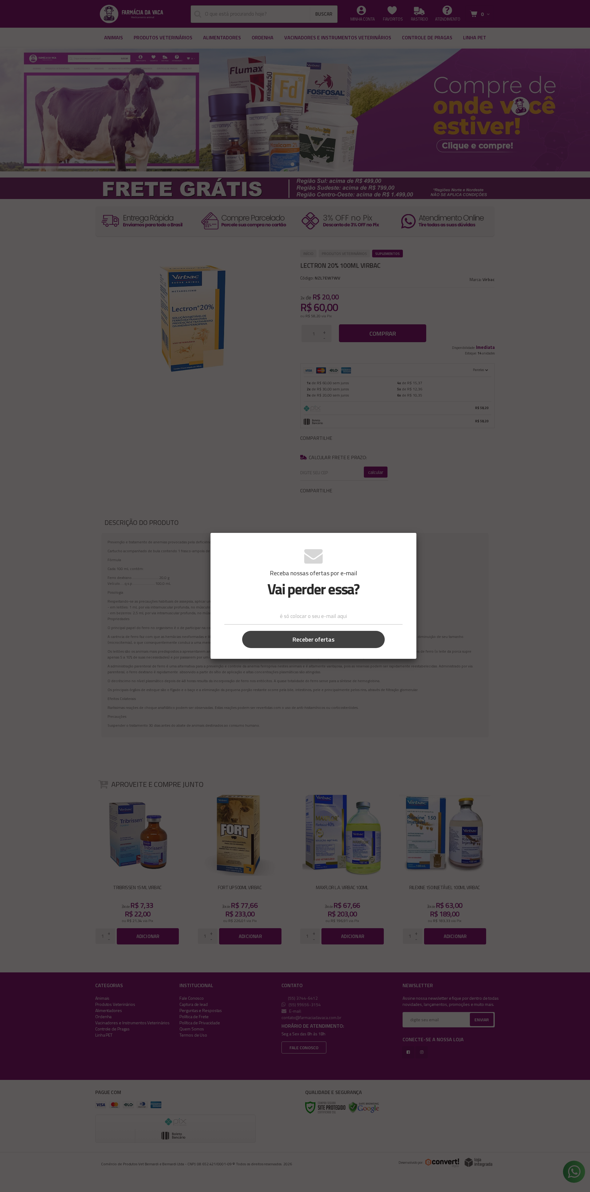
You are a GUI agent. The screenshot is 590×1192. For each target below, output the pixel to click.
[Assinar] (313, 639)
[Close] (407, 541)
